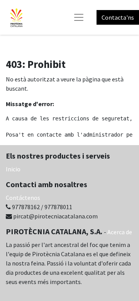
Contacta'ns (118, 17)
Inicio (13, 169)
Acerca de (119, 232)
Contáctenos (23, 197)
